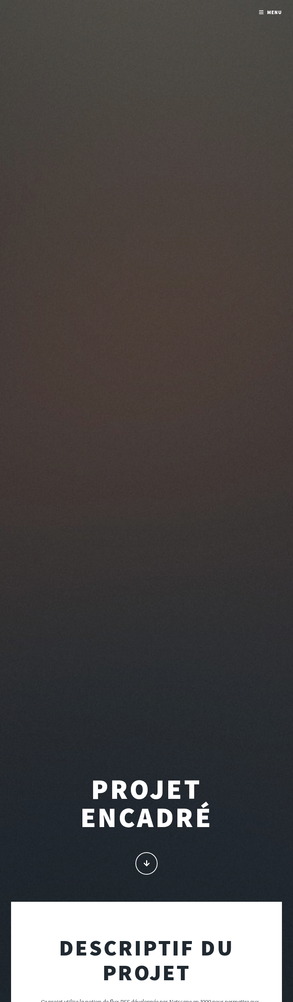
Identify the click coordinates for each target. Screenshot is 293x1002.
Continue (146, 863)
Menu (274, 12)
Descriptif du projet (146, 959)
